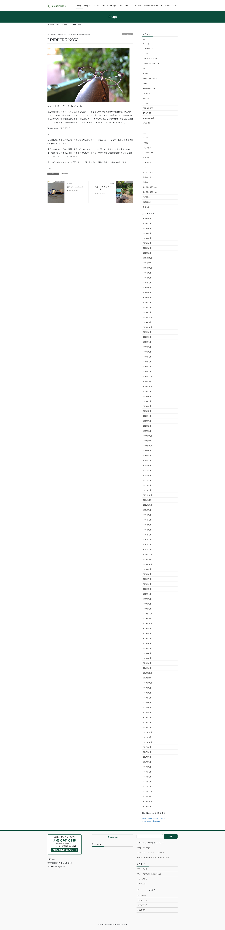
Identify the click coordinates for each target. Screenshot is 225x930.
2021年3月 (147, 540)
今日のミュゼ (148, 172)
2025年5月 (147, 292)
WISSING (146, 123)
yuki (144, 133)
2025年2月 (147, 307)
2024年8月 (147, 337)
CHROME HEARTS (150, 59)
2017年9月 (147, 747)
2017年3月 (147, 777)
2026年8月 (147, 218)
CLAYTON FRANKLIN (151, 64)
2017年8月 (147, 752)
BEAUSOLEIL (148, 49)
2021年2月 (147, 544)
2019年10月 (147, 623)
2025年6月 (147, 288)
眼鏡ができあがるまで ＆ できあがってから (153, 857)
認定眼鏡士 (147, 202)
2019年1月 (147, 668)
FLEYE (145, 73)
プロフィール (142, 900)
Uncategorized (148, 118)
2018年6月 (147, 703)
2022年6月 (147, 465)
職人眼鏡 (146, 197)
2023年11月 (147, 381)
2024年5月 (147, 352)
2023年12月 (147, 376)
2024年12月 (147, 317)
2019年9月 (147, 628)
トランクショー (143, 879)
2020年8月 (147, 574)
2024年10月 (147, 327)
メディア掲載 (142, 905)
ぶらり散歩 (147, 148)
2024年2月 (147, 367)
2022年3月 (147, 480)
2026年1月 (147, 253)
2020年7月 (147, 579)
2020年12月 (147, 554)
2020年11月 (147, 559)
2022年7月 (147, 460)
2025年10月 (147, 268)
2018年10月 (147, 683)
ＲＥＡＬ (146, 207)
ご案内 (145, 143)
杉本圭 (145, 182)
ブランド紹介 (142, 869)
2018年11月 (147, 678)
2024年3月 (147, 362)
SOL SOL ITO (148, 108)
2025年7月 (147, 283)
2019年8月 (147, 633)
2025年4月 (147, 297)
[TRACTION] (56, 186)
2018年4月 (147, 712)
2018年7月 (147, 698)
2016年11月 (147, 796)
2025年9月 (147, 273)
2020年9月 (147, 569)
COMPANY (141, 910)
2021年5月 (147, 530)
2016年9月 (147, 806)
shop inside (141, 895)
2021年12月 (147, 495)
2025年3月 (147, 302)
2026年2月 (147, 248)
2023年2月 (147, 426)
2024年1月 (147, 372)
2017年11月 (147, 737)
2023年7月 (147, 401)
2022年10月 (147, 446)
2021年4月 (147, 535)
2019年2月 (147, 663)
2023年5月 (147, 411)
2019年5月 (147, 648)
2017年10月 (147, 742)
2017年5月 (147, 767)
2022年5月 (147, 470)
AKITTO (146, 44)
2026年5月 (147, 233)
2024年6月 (147, 347)
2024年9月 (147, 332)
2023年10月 (147, 386)
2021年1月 (147, 549)
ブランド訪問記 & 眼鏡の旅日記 (149, 874)
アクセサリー (148, 153)
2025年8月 (147, 278)
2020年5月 (147, 589)
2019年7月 (147, 638)
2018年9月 (147, 688)
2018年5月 (147, 708)
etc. (144, 68)
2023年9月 (147, 391)
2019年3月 (147, 658)
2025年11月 (147, 263)
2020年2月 (147, 604)
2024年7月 (147, 342)
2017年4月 (147, 772)
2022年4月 (147, 475)
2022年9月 (147, 451)
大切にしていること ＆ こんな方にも (151, 852)
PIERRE (146, 103)
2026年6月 (147, 228)
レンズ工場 (141, 884)
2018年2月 (147, 722)
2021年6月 (147, 525)
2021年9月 (147, 510)
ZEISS (145, 138)
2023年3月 (147, 421)
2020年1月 (147, 609)
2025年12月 (147, 258)
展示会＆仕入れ (148, 177)
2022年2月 (147, 485)
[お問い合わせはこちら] (64, 844)
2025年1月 (147, 312)
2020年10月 (147, 564)
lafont (145, 83)
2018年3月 (147, 717)
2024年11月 (147, 322)
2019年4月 (147, 653)
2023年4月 (147, 416)
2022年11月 (147, 441)
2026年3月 (147, 243)
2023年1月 (147, 431)
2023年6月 (147, 406)
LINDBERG (127, 34)
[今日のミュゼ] (124, 192)
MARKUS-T (147, 98)
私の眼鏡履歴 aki (150, 187)
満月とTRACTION (75, 187)
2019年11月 (147, 619)
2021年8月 (147, 515)
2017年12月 (147, 732)
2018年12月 (147, 673)
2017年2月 (147, 782)
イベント (146, 157)
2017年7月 (147, 757)
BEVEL (145, 54)
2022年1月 (147, 490)
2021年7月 (147, 520)
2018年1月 (147, 727)
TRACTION (147, 113)
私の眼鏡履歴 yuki (150, 192)
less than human (149, 88)
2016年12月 (147, 792)
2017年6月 (147, 762)
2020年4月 (147, 594)
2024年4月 (147, 357)
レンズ (145, 167)
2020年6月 (147, 584)
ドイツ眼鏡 (147, 162)
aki (144, 39)
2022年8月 (147, 455)
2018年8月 (147, 693)
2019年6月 (147, 643)
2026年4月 (147, 238)
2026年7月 (147, 223)
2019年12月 (147, 614)
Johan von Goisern (150, 78)
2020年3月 (147, 599)
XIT (144, 128)
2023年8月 (147, 396)
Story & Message (143, 848)
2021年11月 (147, 500)
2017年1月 (147, 787)
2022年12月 (147, 436)
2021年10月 (147, 505)
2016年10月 (147, 801)
